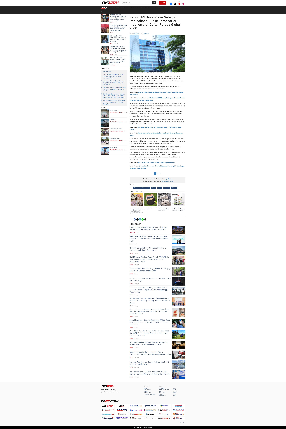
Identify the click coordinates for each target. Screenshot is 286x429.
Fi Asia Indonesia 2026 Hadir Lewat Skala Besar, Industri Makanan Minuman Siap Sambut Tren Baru (118, 27)
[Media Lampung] (150, 406)
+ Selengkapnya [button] (180, 422)
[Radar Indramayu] (164, 406)
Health (170, 8)
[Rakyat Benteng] (164, 418)
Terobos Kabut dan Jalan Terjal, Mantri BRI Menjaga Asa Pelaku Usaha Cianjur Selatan (150, 269)
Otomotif (139, 8)
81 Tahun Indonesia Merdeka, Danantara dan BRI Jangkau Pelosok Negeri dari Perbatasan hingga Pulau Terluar (149, 289)
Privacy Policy (147, 390)
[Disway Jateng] (164, 410)
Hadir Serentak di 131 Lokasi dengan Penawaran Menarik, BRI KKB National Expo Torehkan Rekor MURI (149, 238)
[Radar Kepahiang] (164, 414)
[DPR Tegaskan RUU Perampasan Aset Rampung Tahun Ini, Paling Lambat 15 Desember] (105, 39)
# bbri (153, 188)
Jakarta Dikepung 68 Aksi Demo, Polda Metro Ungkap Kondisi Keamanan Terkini (112, 76)
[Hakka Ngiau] (105, 113)
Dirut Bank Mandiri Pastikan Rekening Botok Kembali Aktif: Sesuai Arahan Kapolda (113, 89)
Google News (168, 179)
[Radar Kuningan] (107, 414)
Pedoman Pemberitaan (149, 394)
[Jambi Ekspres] (122, 410)
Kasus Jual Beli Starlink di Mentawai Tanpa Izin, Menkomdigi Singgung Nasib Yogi (113, 82)
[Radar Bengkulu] (122, 418)
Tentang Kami (147, 392)
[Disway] (107, 406)
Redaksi (146, 391)
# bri (160, 188)
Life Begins (112, 120)
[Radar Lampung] (150, 410)
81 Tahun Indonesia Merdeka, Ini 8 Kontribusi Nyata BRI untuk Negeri (150, 279)
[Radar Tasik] (136, 406)
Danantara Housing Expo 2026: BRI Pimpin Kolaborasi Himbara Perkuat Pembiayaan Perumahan (150, 353)
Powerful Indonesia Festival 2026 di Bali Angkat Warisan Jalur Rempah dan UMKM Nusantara (148, 228)
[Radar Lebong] (136, 418)
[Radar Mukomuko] (107, 418)
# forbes (166, 188)
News (109, 8)
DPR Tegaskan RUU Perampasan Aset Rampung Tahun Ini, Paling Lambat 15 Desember (117, 38)
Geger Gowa (113, 147)
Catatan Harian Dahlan (118, 8)
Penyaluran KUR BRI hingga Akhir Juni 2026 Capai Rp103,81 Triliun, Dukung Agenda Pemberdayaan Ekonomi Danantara (150, 333)
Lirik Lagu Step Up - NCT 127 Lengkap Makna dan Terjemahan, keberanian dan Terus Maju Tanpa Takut (118, 49)
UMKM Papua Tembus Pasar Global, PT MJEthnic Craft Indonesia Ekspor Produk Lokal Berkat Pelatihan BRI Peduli (149, 259)
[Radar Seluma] (150, 418)
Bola (126, 8)
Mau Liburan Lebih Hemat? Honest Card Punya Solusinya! (156, 163)
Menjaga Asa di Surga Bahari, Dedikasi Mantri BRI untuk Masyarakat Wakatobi (149, 363)
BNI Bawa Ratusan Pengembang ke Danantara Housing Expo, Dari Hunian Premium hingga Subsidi (117, 17)
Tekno (174, 8)
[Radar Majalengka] (122, 414)
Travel (154, 8)
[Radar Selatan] (178, 418)
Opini (102, 11)
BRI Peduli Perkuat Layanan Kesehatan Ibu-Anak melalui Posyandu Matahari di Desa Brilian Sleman (149, 373)
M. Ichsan (137, 34)
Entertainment (148, 8)
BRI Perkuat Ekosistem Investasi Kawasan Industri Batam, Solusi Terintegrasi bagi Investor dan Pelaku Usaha (150, 300)
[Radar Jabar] (150, 414)
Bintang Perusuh (114, 138)
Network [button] (162, 3)
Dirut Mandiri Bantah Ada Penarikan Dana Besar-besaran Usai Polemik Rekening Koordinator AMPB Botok (113, 95)
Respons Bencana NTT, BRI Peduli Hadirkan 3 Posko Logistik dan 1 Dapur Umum (148, 249)
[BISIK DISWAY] (104, 8)
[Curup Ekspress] (178, 414)
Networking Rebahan (115, 129)
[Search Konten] (154, 3)
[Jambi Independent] (107, 410)
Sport (179, 8)
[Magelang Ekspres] (178, 410)
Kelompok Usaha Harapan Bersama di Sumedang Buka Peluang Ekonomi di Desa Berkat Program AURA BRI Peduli (149, 311)
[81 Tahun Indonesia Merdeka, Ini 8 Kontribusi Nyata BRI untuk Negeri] (178, 281)
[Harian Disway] (122, 406)
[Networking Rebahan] (105, 132)
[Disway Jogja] (136, 414)
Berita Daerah (133, 8)
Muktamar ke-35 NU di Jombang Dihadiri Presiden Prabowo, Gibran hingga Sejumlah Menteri (117, 60)
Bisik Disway (162, 388)
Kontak (145, 388)
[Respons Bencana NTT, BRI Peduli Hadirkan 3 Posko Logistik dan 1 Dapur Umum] (178, 250)
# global (174, 188)
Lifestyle (165, 8)
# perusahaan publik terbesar (141, 188)
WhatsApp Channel (167, 181)
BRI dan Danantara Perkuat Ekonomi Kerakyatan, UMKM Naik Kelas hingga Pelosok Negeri (149, 343)
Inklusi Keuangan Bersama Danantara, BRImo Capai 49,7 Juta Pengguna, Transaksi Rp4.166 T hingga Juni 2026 (150, 322)
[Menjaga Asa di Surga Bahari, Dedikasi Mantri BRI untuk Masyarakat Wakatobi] (178, 364)
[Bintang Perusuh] (105, 141)
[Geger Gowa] (105, 151)
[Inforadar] (136, 410)
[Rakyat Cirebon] (178, 406)
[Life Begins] (105, 123)
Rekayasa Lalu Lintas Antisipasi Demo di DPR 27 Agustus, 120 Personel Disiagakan (113, 102)
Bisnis (159, 8)
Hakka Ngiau (106, 71)
